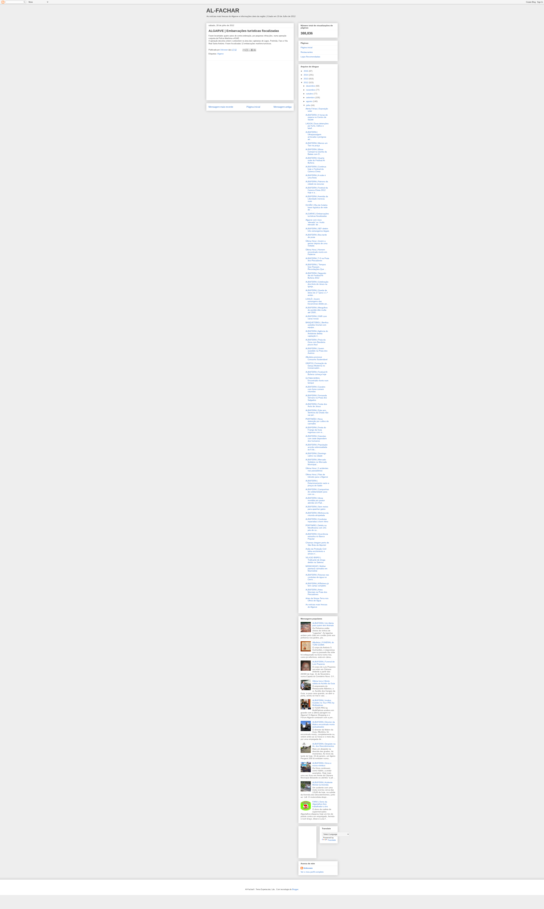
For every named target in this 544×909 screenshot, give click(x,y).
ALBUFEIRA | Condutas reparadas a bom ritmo (317, 520)
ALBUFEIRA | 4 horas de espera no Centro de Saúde (317, 117)
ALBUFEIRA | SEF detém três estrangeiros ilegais (317, 229)
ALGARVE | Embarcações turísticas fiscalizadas (317, 215)
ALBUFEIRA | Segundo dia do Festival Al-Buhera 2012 (316, 275)
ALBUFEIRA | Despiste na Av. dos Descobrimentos (323, 745)
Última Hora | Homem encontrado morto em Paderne (316, 252)
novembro (311, 90)
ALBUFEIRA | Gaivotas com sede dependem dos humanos (316, 438)
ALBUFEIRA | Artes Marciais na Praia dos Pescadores (316, 592)
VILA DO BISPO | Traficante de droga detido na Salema (315, 559)
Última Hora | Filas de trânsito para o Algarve (317, 475)
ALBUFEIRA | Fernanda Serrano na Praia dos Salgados (316, 397)
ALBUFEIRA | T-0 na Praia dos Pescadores (317, 259)
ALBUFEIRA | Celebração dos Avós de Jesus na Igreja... (317, 284)
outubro (310, 94)
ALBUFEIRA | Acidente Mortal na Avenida (322, 783)
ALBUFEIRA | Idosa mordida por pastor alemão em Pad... (315, 500)
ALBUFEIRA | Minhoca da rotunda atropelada (317, 514)
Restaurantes (307, 52)
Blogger (295, 889)
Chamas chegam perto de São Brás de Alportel (317, 543)
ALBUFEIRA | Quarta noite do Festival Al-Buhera (315, 160)
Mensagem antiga (283, 107)
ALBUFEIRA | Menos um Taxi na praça (317, 144)
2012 (306, 82)
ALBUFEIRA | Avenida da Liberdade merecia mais (317, 198)
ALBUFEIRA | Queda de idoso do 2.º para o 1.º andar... (317, 292)
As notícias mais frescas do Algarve (316, 605)
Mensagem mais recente (221, 107)
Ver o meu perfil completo (312, 872)
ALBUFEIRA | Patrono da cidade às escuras (317, 182)
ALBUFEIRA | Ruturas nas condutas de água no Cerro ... (317, 577)
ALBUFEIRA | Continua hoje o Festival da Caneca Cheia (316, 169)
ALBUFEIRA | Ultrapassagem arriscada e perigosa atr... (316, 135)
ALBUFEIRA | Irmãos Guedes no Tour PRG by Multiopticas (323, 702)
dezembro (311, 86)
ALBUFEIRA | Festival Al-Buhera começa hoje (317, 373)
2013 (306, 78)
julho (308, 105)
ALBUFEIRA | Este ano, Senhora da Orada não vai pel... (317, 412)
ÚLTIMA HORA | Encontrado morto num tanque (317, 380)
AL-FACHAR (222, 10)
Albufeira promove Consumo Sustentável (316, 358)
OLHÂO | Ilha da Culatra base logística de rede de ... (317, 207)
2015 (306, 71)
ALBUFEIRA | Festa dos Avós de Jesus (316, 405)
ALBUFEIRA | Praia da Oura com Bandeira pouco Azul (316, 342)
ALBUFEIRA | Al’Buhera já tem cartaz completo (317, 584)
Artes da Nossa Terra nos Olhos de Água (317, 599)
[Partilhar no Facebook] (252, 50)
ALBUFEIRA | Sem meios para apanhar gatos (317, 508)
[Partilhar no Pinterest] (254, 50)
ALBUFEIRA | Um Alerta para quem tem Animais (323, 624)
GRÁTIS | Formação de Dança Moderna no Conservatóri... (316, 365)
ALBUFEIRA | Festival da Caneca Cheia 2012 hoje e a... (317, 190)
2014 (306, 75)
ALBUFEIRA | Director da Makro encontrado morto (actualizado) (323, 724)
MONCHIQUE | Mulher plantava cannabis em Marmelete (316, 568)
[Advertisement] (250, 80)
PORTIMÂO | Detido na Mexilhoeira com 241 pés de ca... (316, 527)
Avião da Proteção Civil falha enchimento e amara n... (316, 551)
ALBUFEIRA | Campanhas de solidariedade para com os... (317, 491)
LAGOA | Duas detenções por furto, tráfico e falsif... (317, 125)
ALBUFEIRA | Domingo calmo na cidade (316, 454)
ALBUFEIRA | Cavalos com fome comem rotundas (315, 389)
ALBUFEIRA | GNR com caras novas (316, 317)
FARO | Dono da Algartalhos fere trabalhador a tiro (320, 804)
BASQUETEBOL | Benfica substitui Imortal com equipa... (317, 324)
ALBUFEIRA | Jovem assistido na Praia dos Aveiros (316, 350)
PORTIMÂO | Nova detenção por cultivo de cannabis (317, 421)
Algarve (220, 54)
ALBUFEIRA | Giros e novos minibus (321, 764)
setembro (310, 97)
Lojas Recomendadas (310, 57)
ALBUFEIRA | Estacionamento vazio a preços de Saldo (317, 483)
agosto (309, 101)
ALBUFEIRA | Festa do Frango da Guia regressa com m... (316, 429)
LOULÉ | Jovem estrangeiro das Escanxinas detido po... (317, 301)
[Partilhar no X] (249, 50)
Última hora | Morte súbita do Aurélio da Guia (323, 682)
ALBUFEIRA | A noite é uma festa (316, 176)
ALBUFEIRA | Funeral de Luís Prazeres (323, 662)
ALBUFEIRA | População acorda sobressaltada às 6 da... (317, 447)
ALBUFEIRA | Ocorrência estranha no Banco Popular (317, 536)
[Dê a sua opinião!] (246, 50)
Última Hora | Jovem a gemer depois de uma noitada (316, 243)
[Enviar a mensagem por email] (244, 50)
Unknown (308, 868)
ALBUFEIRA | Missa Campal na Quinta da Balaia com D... (316, 151)
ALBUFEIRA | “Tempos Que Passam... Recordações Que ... (316, 266)
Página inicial (253, 107)
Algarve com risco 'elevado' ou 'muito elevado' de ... (315, 222)
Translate (332, 840)
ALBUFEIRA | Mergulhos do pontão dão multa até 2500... (317, 310)
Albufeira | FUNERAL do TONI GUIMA (323, 643)
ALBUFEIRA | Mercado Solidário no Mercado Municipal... (316, 462)
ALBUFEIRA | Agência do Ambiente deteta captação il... (317, 333)
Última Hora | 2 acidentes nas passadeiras (317, 469)
